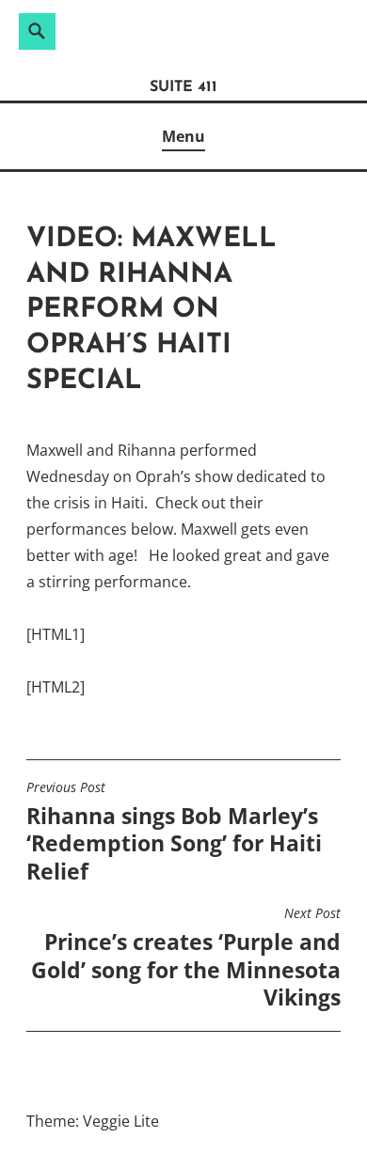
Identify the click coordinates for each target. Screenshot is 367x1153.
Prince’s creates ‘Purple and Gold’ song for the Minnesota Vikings (186, 958)
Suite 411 (183, 87)
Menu (183, 136)
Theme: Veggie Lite (92, 1121)
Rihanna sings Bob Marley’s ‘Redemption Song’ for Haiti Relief (174, 832)
